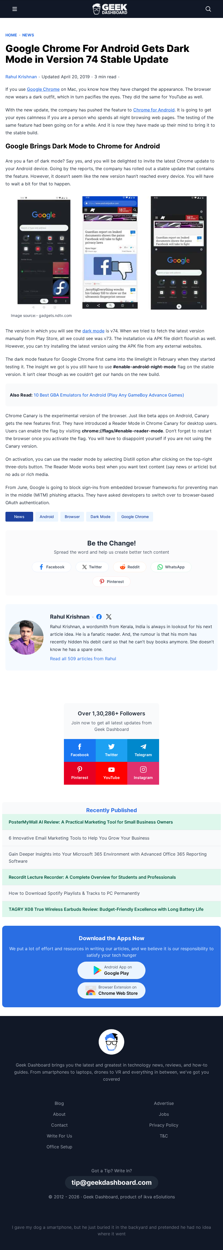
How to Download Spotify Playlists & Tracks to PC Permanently (74, 893)
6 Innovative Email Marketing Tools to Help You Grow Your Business (79, 838)
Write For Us (59, 1136)
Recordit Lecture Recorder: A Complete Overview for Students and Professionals (92, 877)
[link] (99, 616)
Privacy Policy (163, 1125)
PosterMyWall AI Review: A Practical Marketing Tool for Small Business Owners (91, 822)
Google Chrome (43, 89)
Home (11, 35)
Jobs (164, 1114)
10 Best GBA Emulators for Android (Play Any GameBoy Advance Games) (109, 395)
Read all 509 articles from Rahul (83, 658)
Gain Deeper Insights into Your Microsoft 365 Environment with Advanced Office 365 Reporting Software (108, 857)
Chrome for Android (154, 110)
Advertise (164, 1103)
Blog (59, 1103)
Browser (72, 516)
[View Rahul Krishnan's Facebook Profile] (99, 616)
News (28, 35)
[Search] (208, 9)
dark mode (93, 330)
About (59, 1114)
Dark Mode (100, 516)
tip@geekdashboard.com (112, 1182)
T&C (164, 1136)
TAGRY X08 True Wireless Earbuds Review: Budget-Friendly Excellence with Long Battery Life (106, 909)
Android (47, 516)
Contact (59, 1125)
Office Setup (59, 1146)
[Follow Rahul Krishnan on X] (109, 616)
